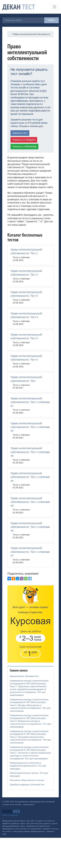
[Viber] (21, 578)
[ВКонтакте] (9, 578)
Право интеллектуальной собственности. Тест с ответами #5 (30, 502)
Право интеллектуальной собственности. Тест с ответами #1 (30, 402)
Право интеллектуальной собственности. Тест (26, 379)
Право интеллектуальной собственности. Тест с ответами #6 (30, 527)
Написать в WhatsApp (24, 146)
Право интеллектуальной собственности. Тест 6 (26, 357)
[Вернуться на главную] (10, 34)
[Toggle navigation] (54, 7)
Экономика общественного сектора (27, 780)
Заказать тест (19, 133)
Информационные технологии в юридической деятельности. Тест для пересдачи (28, 766)
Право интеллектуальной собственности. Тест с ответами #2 (30, 427)
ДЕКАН (18, 6)
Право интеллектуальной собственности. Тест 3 (26, 294)
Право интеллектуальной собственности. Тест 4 (26, 315)
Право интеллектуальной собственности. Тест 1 (26, 251)
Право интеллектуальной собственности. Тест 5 (26, 336)
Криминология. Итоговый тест (24, 676)
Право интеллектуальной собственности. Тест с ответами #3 (30, 452)
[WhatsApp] (26, 578)
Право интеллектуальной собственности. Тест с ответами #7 (30, 552)
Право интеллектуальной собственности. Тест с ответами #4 (30, 477)
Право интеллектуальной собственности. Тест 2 (26, 273)
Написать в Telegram (23, 140)
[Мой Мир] (17, 578)
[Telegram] (30, 578)
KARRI (11, 811)
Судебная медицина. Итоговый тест (27, 784)
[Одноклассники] (13, 578)
